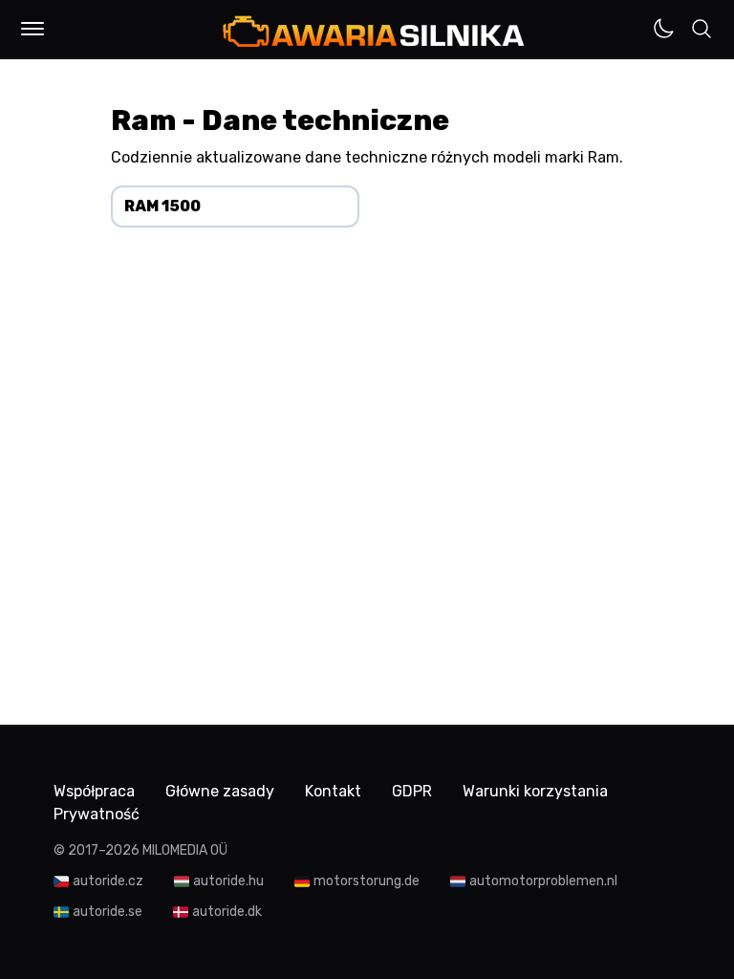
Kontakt (333, 791)
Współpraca (94, 791)
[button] (32, 29)
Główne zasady (219, 791)
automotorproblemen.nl (543, 881)
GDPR (412, 791)
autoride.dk (227, 911)
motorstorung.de (366, 881)
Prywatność (97, 814)
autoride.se (107, 911)
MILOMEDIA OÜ (184, 850)
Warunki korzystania (535, 791)
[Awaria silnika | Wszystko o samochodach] (373, 31)
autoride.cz (108, 881)
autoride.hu (228, 881)
